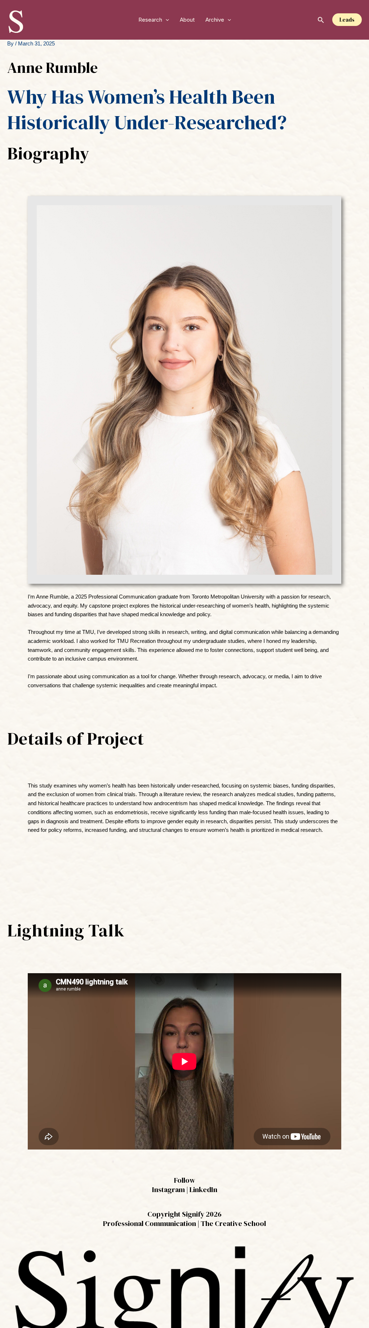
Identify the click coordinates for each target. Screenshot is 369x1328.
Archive (214, 19)
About (187, 19)
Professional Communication (149, 1223)
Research (150, 19)
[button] (165, 19)
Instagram (168, 1189)
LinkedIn (203, 1189)
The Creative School (233, 1223)
